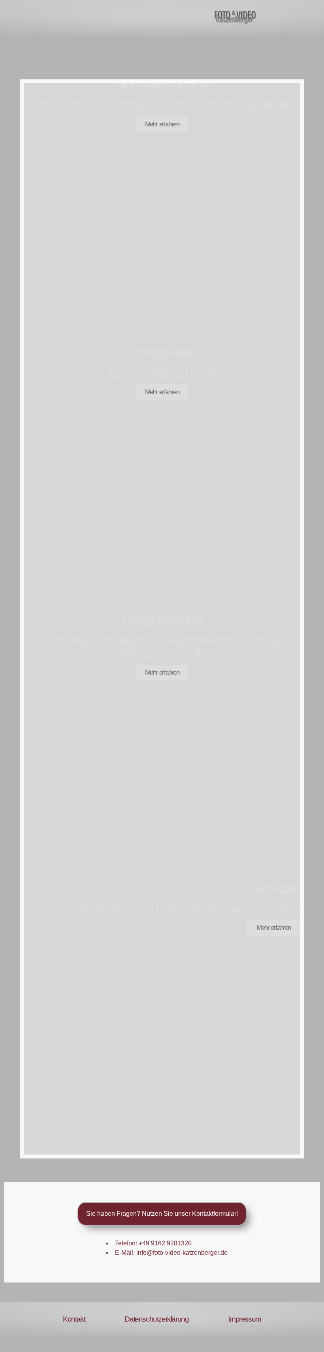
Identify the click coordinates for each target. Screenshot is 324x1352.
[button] (18, 18)
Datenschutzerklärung (156, 1319)
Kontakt (74, 1319)
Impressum (244, 1319)
